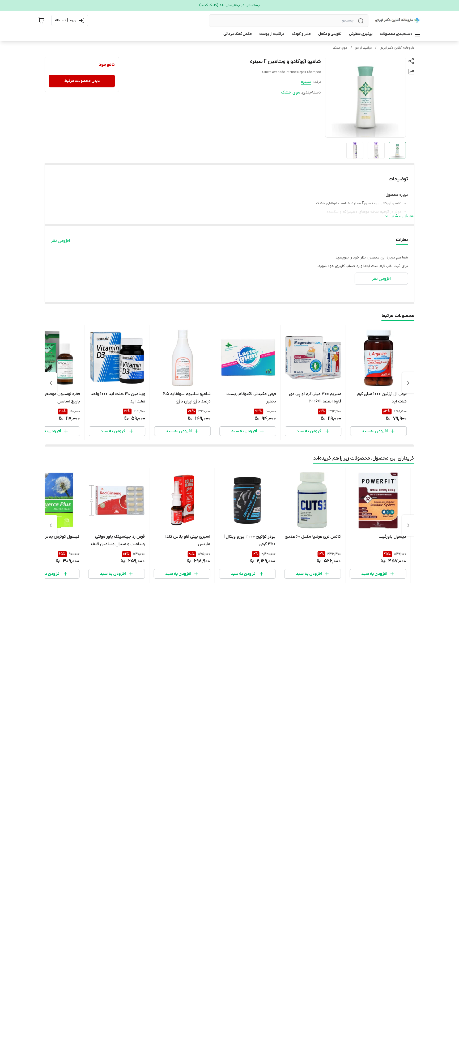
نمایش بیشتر (402, 216)
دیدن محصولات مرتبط (82, 80)
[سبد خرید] (41, 20)
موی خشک (340, 48)
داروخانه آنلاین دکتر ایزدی (397, 48)
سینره (306, 81)
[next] (50, 382)
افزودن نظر (60, 240)
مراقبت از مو (363, 48)
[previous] (408, 382)
